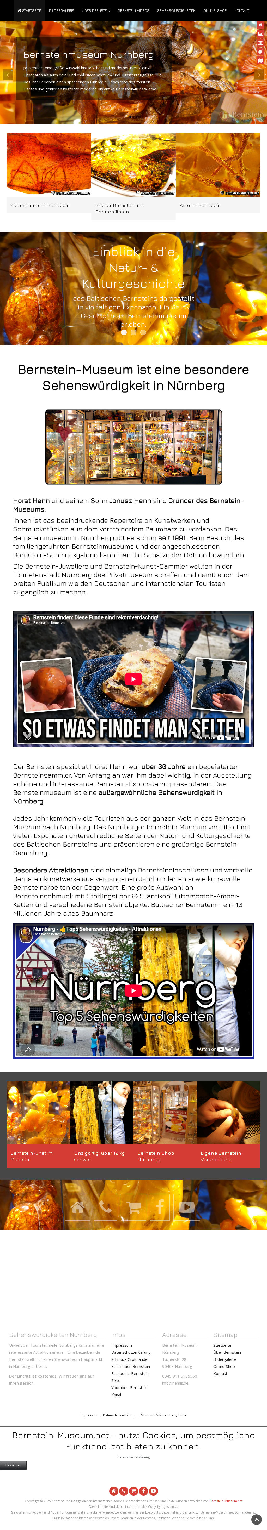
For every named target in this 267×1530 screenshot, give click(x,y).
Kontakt (241, 10)
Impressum (121, 1345)
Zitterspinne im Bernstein (40, 205)
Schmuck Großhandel (129, 1359)
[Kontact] (260, 60)
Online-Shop (215, 10)
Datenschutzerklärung (131, 1352)
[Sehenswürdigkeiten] (260, 51)
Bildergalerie (61, 10)
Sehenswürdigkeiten (176, 10)
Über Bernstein (96, 10)
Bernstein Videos (133, 10)
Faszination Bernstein (130, 1366)
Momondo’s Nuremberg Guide (163, 1415)
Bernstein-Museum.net (225, 1501)
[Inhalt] (260, 43)
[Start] (260, 25)
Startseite (31, 10)
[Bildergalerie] (260, 34)
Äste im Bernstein (200, 205)
